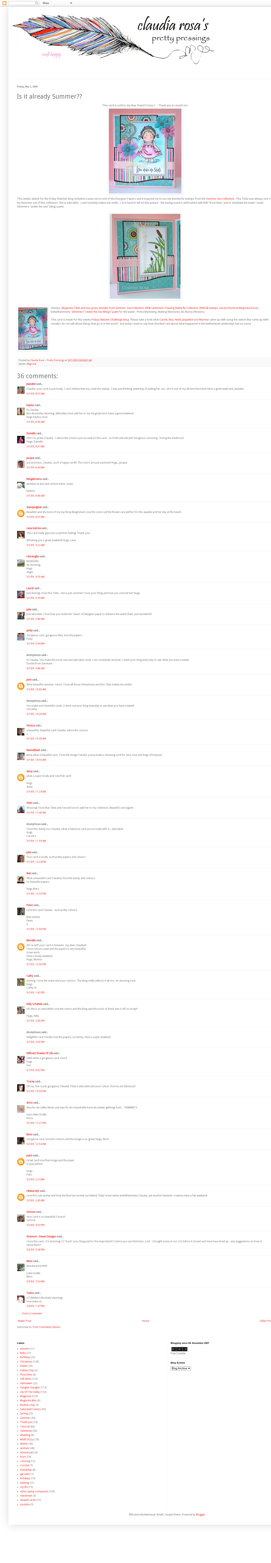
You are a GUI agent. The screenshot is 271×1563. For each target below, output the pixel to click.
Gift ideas (25, 1378)
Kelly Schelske (34, 1004)
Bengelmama (34, 479)
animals (24, 1448)
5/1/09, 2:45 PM (35, 1020)
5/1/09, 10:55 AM (36, 759)
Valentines (26, 1430)
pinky (29, 630)
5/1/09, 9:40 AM (35, 619)
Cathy (29, 975)
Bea (171, 319)
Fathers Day (27, 1370)
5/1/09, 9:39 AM (35, 598)
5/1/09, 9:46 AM (35, 668)
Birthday (25, 1357)
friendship (26, 1469)
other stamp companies (34, 1491)
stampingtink (34, 507)
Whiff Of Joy (27, 1439)
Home (145, 1320)
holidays (25, 1478)
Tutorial (25, 1426)
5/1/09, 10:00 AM (36, 689)
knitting (24, 1482)
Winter (24, 1443)
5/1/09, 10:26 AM (36, 714)
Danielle (31, 433)
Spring (24, 1413)
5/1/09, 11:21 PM (36, 1123)
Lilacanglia (32, 556)
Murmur (204, 319)
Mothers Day (27, 1404)
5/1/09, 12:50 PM (36, 929)
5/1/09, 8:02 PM (35, 1070)
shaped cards (28, 1500)
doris (29, 1102)
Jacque (30, 458)
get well (24, 1474)
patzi (29, 1155)
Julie (28, 609)
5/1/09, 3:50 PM (35, 1042)
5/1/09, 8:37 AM (35, 446)
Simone (30, 1211)
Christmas (26, 1361)
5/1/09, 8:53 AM (35, 516)
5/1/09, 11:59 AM (36, 840)
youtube (25, 1504)
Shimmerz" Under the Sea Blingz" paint (95, 311)
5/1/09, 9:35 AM (35, 576)
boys (23, 1456)
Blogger (200, 1514)
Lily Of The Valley (30, 1392)
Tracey (30, 1081)
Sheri (29, 802)
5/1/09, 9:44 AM (35, 643)
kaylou (30, 405)
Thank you (26, 1422)
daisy (29, 771)
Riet (28, 873)
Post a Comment (32, 1313)
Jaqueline (188, 319)
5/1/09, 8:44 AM (35, 467)
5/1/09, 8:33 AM (35, 393)
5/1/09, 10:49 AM (36, 738)
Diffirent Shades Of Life (39, 1053)
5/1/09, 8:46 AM (35, 495)
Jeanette (31, 383)
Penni (29, 905)
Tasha (30, 1292)
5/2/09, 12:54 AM (36, 1144)
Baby (23, 1353)
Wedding (25, 1435)
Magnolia (31, 364)
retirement (26, 1495)
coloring (25, 1461)
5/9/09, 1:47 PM (35, 1306)
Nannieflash (33, 750)
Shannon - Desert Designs (41, 1236)
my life (24, 1487)
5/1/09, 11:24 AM (36, 791)
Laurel (30, 588)
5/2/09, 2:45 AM (35, 1200)
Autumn (24, 1348)
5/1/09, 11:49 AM (36, 812)
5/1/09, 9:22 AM (35, 545)
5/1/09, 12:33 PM (36, 893)
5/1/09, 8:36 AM (35, 421)
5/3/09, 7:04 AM (35, 1281)
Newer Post (24, 1320)
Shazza (30, 725)
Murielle (31, 940)
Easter (23, 1365)
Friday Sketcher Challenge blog (110, 319)
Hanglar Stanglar (30, 1387)
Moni (29, 1134)
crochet (24, 1465)
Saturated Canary (30, 1409)
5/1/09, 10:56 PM (36, 1091)
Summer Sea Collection (220, 198)
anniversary (27, 1452)
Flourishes (26, 1374)
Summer (25, 1417)
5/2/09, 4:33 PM (35, 1225)
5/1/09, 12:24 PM (36, 861)
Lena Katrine (33, 528)
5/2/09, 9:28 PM (35, 1249)
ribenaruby (32, 1190)
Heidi (178, 319)
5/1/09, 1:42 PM (35, 992)
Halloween (26, 1383)
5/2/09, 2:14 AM (35, 1179)
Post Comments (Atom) (46, 1327)
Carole (163, 319)
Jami (29, 679)
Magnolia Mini (28, 1400)
